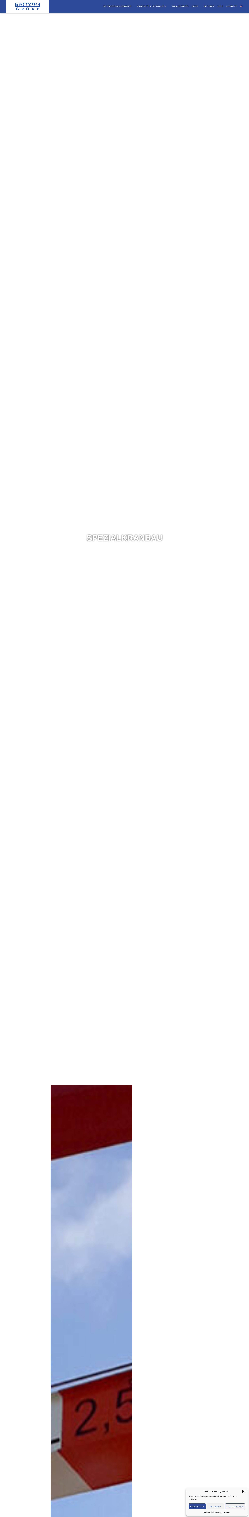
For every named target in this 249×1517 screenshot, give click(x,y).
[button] (243, 1491)
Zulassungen (180, 6)
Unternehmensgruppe (117, 6)
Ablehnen (215, 1506)
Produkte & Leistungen (151, 6)
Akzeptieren (197, 1506)
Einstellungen (235, 1506)
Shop (195, 6)
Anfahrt (231, 6)
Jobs (220, 6)
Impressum (226, 1512)
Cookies (207, 1512)
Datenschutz (215, 1512)
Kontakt (209, 6)
